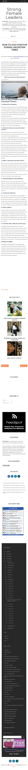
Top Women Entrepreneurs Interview (14, 705)
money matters (8, 681)
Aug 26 (10, 618)
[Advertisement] (14, 270)
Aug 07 (10, 588)
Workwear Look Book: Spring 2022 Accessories (14, 339)
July (8, 577)
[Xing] (18, 476)
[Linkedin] (15, 476)
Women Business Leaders (11, 709)
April (8, 570)
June (8, 574)
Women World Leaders (10, 716)
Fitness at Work (9, 665)
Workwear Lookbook (10, 722)
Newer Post (5, 365)
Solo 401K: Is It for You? (14, 358)
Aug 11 (10, 593)
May (8, 572)
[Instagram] (12, 476)
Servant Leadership (9, 696)
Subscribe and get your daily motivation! (14, 77)
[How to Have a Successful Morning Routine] (14, 309)
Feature (14, 41)
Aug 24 (10, 615)
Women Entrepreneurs (10, 711)
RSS (5, 640)
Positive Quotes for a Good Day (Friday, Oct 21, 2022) (13, 483)
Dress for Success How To (11, 656)
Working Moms (8, 720)
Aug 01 (10, 581)
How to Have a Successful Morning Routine (14, 319)
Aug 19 (10, 608)
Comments (6, 402)
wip (5, 707)
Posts (5, 400)
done (6, 654)
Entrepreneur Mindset (10, 660)
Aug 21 (10, 611)
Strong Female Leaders (14, 13)
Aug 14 (10, 597)
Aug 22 (10, 613)
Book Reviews (8, 652)
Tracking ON (17, 534)
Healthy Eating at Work (11, 667)
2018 (7, 551)
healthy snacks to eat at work (12, 669)
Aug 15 (10, 604)
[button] (5, 1)
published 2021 (8, 690)
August (9, 579)
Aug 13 (10, 595)
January (9, 562)
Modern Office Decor (10, 679)
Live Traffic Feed (13, 508)
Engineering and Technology (12, 658)
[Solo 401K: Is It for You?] (14, 348)
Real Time (12, 534)
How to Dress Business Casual (12, 671)
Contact (7, 638)
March (9, 567)
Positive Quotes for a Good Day (12, 685)
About (6, 636)
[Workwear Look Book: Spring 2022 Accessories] (14, 328)
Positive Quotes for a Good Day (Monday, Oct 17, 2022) (14, 485)
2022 (7, 561)
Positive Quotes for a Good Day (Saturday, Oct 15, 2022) (14, 487)
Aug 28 (10, 620)
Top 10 (6, 703)
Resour (6, 692)
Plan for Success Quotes (11, 683)
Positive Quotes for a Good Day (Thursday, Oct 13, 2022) (14, 489)
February (10, 565)
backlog (7, 650)
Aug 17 (10, 606)
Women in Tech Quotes (10, 713)
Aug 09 (10, 590)
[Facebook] (8, 476)
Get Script (8, 534)
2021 (7, 558)
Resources (7, 694)
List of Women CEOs (9, 673)
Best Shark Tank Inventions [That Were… (15, 518)
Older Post (23, 365)
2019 (7, 553)
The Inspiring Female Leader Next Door (14, 698)
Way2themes (13, 764)
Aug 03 (10, 583)
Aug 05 (10, 586)
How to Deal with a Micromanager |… (9, 531)
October (9, 628)
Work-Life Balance (9, 718)
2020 (7, 556)
